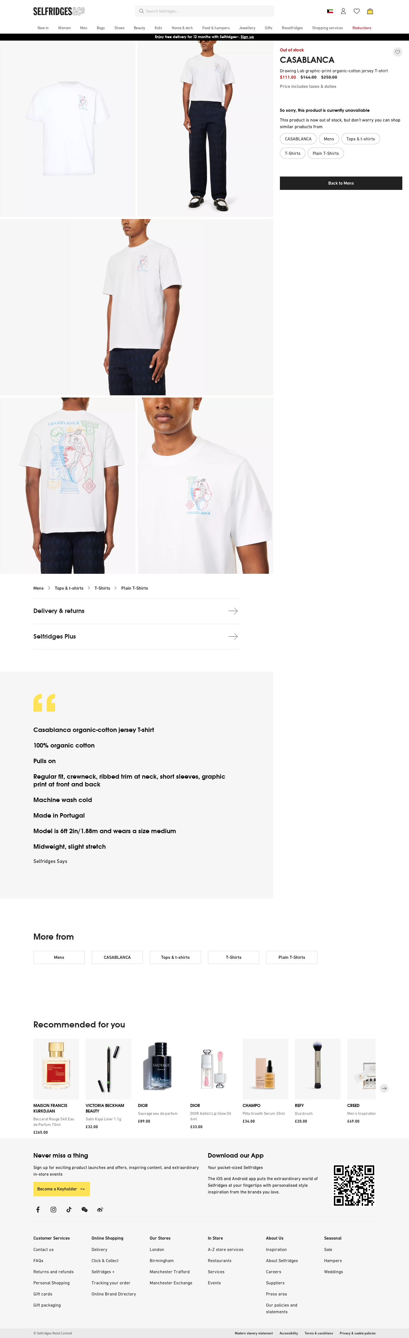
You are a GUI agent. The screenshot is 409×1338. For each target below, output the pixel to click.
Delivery (99, 1249)
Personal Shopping (51, 1282)
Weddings (333, 1271)
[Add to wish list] (397, 52)
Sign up (247, 36)
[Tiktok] (69, 1213)
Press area (276, 1293)
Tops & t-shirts (69, 588)
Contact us (43, 1249)
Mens (38, 588)
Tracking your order (111, 1282)
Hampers (333, 1260)
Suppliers (275, 1282)
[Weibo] (100, 1213)
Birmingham (162, 1260)
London (157, 1249)
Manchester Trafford (170, 1271)
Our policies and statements (281, 1308)
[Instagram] (53, 1213)
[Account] (343, 11)
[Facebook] (37, 1213)
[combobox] (209, 11)
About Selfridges (282, 1260)
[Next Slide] (384, 1088)
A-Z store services (225, 1249)
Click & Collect (105, 1260)
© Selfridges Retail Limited (52, 1333)
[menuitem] (43, 27)
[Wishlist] (356, 11)
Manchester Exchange (171, 1282)
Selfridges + (103, 1271)
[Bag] (370, 11)
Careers (273, 1271)
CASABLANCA (307, 60)
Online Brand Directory (114, 1293)
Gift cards (42, 1293)
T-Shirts (102, 588)
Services (216, 1271)
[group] (204, 1088)
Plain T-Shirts (134, 588)
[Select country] (330, 11)
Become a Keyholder (57, 1188)
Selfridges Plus (54, 636)
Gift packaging (47, 1304)
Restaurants (219, 1260)
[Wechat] (84, 1213)
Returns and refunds (53, 1271)
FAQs (38, 1260)
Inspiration (276, 1249)
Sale (328, 1249)
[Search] (141, 11)
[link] (55, 1121)
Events (214, 1282)
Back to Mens (341, 183)
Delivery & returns (59, 611)
